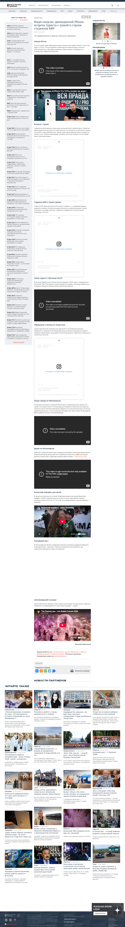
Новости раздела (18, 342)
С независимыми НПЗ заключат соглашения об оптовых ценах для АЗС (18, 42)
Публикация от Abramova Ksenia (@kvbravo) (51, 272)
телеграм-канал (58, 652)
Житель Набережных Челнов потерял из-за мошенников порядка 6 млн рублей (18, 224)
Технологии (80, 11)
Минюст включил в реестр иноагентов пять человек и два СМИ (18, 149)
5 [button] (112, 68)
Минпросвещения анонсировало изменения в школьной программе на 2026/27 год (17, 272)
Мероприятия (93, 11)
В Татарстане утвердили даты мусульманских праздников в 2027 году (17, 209)
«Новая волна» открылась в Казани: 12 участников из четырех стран (18, 263)
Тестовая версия (69, 922)
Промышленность (36, 11)
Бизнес (70, 11)
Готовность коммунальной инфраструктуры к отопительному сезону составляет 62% (18, 298)
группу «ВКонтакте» (72, 652)
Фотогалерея (43, 5)
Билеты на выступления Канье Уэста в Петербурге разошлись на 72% (17, 156)
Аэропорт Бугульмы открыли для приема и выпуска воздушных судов (17, 256)
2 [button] (105, 41)
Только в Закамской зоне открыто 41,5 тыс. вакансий (106, 834)
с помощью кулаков (80, 456)
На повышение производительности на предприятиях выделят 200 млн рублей (17, 83)
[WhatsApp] (45, 670)
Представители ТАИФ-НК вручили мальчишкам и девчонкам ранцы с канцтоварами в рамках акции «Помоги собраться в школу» (105, 757)
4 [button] (110, 41)
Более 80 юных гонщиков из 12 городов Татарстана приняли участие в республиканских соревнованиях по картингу (105, 872)
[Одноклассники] (88, 16)
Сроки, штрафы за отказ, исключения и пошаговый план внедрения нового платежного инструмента (17, 799)
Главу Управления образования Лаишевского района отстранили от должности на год (18, 336)
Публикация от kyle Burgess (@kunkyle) (51, 196)
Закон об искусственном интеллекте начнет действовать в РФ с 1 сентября (18, 105)
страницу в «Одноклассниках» (53, 654)
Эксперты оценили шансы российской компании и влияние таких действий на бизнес (18, 837)
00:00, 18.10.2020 (39, 32)
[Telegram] (49, 670)
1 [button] (102, 41)
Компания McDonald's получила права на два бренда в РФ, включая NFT (17, 75)
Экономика (23, 11)
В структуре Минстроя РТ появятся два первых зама (17, 91)
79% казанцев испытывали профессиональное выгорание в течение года (17, 216)
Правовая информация (112, 919)
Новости (32, 5)
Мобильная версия (70, 919)
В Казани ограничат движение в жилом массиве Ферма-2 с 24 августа (16, 50)
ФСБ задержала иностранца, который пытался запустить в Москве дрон (16, 248)
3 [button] (108, 41)
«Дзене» (64, 656)
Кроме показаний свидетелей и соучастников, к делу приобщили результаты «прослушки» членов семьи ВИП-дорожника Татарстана (17, 719)
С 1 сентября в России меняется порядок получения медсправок (16, 61)
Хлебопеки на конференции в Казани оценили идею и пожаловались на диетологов (18, 760)
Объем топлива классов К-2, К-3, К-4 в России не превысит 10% (18, 68)
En (118, 5)
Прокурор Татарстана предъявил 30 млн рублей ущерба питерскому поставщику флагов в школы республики (47, 834)
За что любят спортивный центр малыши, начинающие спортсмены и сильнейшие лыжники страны (76, 758)
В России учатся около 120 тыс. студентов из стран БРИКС (18, 129)
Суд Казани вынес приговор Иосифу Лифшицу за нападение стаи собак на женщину (18, 201)
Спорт (104, 11)
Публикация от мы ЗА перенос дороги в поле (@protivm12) (55, 394)
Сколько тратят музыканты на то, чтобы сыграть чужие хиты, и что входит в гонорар (76, 869)
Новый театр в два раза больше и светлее (76, 833)
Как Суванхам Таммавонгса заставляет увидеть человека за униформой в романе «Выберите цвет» (47, 716)
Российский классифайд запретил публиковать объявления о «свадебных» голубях (18, 329)
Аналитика (12, 11)
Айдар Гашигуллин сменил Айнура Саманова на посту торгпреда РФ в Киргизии (18, 314)
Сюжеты (67, 5)
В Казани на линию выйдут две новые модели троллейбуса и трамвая (17, 241)
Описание (111, 922)
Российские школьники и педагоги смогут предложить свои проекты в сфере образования (18, 321)
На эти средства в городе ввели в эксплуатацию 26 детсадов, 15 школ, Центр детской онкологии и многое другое (47, 755)
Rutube (56, 656)
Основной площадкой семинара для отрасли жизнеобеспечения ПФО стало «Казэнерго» (18, 232)
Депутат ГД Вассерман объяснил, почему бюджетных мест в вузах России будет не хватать (18, 289)
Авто (62, 11)
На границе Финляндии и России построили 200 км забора (18, 172)
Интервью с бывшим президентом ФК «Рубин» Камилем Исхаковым (46, 872)
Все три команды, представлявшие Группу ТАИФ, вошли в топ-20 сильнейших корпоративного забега (47, 795)
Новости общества (18, 17)
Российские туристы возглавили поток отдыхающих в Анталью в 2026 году (17, 27)
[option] (106, 31)
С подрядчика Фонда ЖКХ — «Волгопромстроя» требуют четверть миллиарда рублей (76, 797)
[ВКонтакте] (83, 16)
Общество (113, 11)
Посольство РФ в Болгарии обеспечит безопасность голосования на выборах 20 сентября (18, 136)
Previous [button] (94, 31)
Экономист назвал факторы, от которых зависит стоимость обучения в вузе (17, 306)
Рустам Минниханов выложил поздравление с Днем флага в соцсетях (18, 97)
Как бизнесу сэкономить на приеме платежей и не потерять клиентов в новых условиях (77, 718)
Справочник (56, 5)
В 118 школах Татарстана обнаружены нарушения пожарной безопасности (15, 281)
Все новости (24, 20)
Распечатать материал (82, 671)
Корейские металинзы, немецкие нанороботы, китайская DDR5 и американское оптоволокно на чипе (17, 876)
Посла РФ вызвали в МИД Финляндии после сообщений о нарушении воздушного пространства (18, 179)
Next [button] (118, 31)
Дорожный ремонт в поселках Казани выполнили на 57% (18, 195)
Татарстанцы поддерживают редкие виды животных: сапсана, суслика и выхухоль (16, 164)
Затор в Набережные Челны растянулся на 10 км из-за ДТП (17, 118)
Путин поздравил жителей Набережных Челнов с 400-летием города (18, 188)
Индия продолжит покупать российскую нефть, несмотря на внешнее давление (17, 35)
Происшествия (10, 710)
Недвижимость (51, 11)
